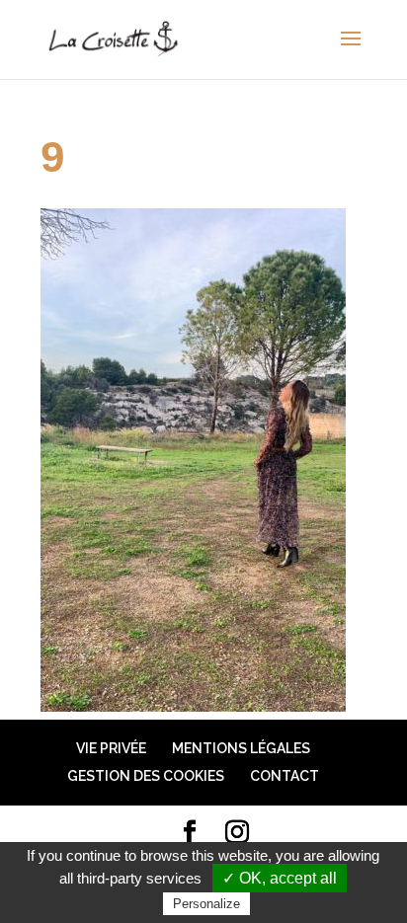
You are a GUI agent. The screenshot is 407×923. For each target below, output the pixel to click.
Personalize (206, 903)
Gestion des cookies (145, 776)
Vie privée (111, 748)
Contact (284, 776)
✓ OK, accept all (279, 878)
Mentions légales (241, 748)
